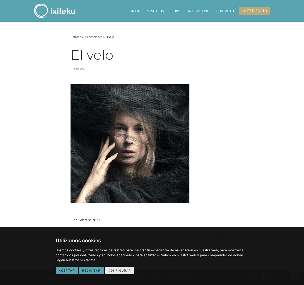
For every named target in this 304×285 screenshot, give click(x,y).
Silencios (77, 69)
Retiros (176, 11)
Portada (76, 37)
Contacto (225, 11)
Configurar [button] (119, 270)
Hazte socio (254, 10)
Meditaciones (199, 11)
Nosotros (155, 11)
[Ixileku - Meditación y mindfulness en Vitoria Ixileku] (54, 11)
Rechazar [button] (91, 270)
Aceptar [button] (67, 270)
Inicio (136, 11)
